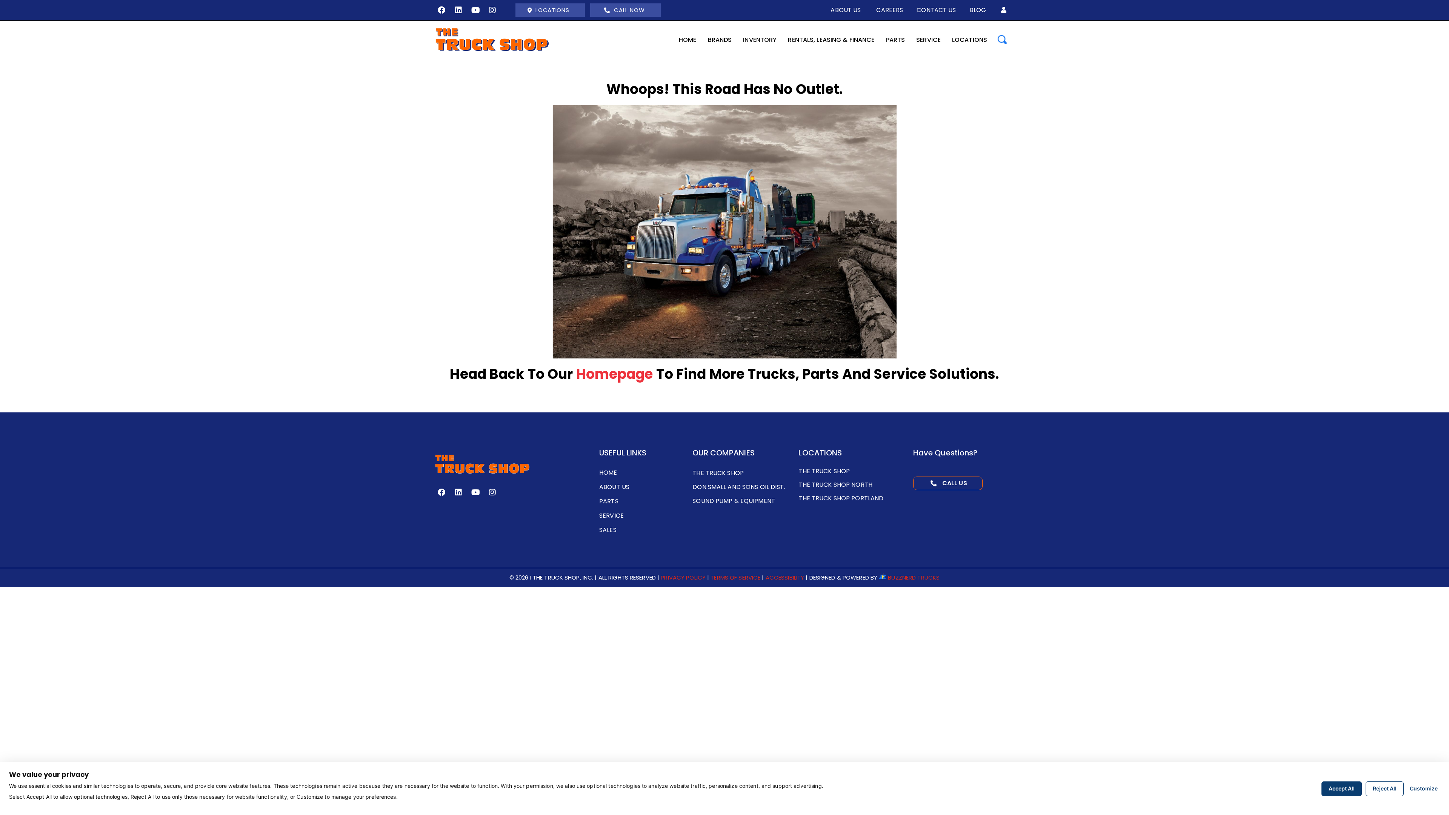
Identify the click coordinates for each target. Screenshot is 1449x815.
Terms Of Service (735, 577)
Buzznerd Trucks (914, 577)
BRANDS (720, 39)
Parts (895, 39)
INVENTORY (760, 39)
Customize (1424, 788)
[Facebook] (441, 10)
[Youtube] (475, 10)
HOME (687, 39)
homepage (614, 374)
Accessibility (785, 577)
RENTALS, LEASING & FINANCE (831, 39)
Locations (552, 10)
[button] (1003, 10)
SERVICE (928, 39)
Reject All (1385, 788)
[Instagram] (492, 10)
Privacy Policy (683, 577)
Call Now (629, 10)
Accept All (1342, 788)
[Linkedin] (458, 10)
